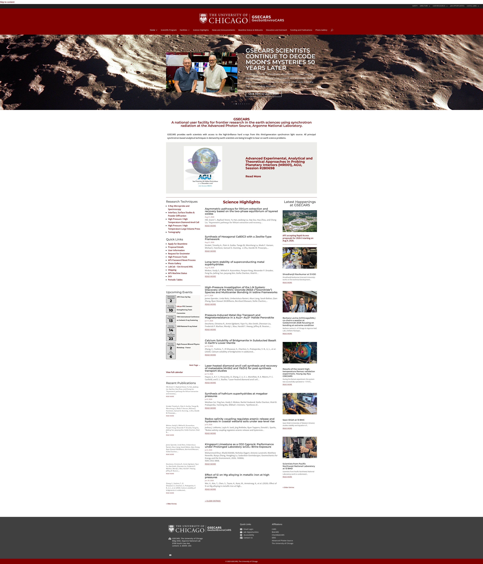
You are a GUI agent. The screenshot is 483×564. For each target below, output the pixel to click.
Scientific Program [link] (169, 30)
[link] (241, 18)
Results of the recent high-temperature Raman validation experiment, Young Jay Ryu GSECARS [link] (299, 373)
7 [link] (246, 103)
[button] (170, 555)
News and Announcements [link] (223, 30)
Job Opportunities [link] (457, 6)
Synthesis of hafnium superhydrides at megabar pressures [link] (236, 395)
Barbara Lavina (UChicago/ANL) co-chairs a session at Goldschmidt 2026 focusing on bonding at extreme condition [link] (299, 321)
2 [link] (236, 103)
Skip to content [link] (7, 2)
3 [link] (238, 103)
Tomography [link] (174, 232)
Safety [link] (415, 6)
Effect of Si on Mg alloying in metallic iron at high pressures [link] (237, 476)
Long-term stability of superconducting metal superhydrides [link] (234, 263)
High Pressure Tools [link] (177, 256)
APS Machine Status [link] (177, 273)
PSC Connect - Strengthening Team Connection (185, 309)
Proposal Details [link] (176, 247)
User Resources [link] (439, 6)
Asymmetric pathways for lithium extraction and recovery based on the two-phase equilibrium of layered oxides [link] (241, 211)
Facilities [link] (183, 30)
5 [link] (242, 103)
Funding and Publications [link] (301, 30)
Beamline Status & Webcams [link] (250, 30)
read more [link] (170, 396)
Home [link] (152, 30)
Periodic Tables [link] (175, 279)
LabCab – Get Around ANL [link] (180, 266)
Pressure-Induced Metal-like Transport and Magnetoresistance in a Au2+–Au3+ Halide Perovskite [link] (239, 316)
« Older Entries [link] (171, 504)
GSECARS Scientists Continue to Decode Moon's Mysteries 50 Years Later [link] (280, 59)
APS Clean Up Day (183, 297)
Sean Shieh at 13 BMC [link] (294, 420)
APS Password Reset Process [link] (182, 260)
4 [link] (240, 103)
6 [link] (244, 103)
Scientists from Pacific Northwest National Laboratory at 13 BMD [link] (299, 466)
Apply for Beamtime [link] (177, 243)
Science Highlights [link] (201, 30)
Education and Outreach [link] (276, 30)
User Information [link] (176, 250)
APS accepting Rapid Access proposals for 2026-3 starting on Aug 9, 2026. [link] (298, 238)
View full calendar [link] (174, 372)
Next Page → (194, 365)
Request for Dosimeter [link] (179, 253)
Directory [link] (424, 6)
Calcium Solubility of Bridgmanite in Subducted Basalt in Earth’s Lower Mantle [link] (240, 341)
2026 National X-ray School (187, 326)
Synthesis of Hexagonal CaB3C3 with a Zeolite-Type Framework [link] (238, 238)
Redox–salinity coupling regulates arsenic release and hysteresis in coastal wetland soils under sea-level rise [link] (240, 420)
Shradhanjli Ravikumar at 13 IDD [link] (299, 274)
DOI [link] (170, 276)
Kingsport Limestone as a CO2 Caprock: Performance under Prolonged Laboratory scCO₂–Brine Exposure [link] (239, 445)
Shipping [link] (172, 270)
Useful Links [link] (472, 6)
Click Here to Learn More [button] (263, 93)
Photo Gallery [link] (321, 30)
